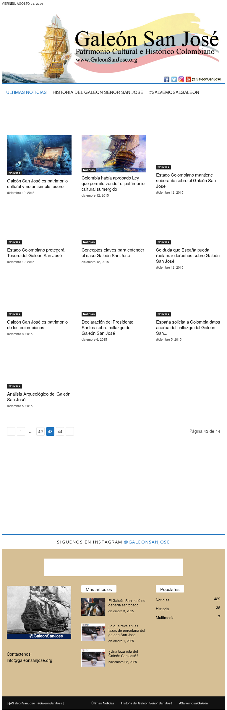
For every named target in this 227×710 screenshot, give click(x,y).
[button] (216, 91)
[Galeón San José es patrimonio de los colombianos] (39, 299)
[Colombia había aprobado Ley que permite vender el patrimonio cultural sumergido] (114, 153)
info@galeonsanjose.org (29, 660)
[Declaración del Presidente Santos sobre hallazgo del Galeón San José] (114, 299)
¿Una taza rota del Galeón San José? (123, 653)
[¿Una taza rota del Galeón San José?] (93, 658)
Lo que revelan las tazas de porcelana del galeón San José (126, 630)
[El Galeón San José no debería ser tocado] (93, 607)
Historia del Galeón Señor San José (98, 92)
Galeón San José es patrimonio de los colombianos (37, 324)
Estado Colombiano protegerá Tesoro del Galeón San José (35, 252)
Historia (162, 608)
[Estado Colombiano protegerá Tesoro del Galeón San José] (39, 227)
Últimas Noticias (26, 92)
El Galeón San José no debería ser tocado (126, 602)
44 (60, 431)
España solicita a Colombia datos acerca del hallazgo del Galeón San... (188, 327)
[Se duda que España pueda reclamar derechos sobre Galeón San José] (188, 227)
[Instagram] (68, 4)
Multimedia (165, 617)
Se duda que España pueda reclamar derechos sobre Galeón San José (188, 255)
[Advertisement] (113, 114)
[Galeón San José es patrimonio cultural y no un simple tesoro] (39, 155)
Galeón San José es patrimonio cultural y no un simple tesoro (37, 183)
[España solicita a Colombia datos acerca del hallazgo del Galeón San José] (188, 299)
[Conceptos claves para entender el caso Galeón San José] (114, 227)
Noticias (14, 173)
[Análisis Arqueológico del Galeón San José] (39, 371)
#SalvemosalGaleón (174, 92)
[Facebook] (59, 4)
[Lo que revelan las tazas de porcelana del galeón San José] (93, 632)
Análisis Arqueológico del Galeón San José (38, 396)
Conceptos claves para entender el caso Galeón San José (113, 252)
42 (40, 431)
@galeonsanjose (147, 542)
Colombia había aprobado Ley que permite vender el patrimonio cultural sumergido (113, 183)
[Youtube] (87, 4)
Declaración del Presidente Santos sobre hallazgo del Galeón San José (107, 327)
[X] (78, 4)
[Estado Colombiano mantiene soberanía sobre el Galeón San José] (188, 152)
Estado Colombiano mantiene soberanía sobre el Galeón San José (186, 180)
